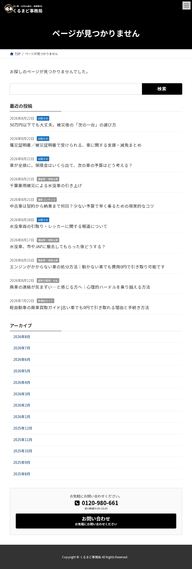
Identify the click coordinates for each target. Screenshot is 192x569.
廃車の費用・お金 (48, 280)
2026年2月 (21, 405)
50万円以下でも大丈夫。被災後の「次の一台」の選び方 (63, 124)
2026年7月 (21, 347)
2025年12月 (22, 427)
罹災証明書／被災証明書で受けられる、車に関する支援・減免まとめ (76, 145)
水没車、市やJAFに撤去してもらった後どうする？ (58, 246)
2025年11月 (22, 439)
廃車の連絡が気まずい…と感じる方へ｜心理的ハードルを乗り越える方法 (80, 287)
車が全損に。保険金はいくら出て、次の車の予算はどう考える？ (71, 165)
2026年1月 (21, 416)
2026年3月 (21, 393)
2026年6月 (21, 359)
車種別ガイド (45, 301)
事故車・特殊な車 (48, 179)
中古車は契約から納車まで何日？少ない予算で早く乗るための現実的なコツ (82, 206)
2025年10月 (22, 450)
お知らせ (43, 118)
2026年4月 (21, 382)
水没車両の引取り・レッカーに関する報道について (59, 226)
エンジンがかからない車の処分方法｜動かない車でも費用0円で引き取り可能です (87, 267)
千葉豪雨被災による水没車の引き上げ (46, 185)
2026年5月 (21, 370)
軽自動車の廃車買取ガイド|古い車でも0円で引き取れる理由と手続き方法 (79, 307)
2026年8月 (21, 336)
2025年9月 (21, 462)
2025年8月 (21, 473)
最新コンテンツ (47, 199)
